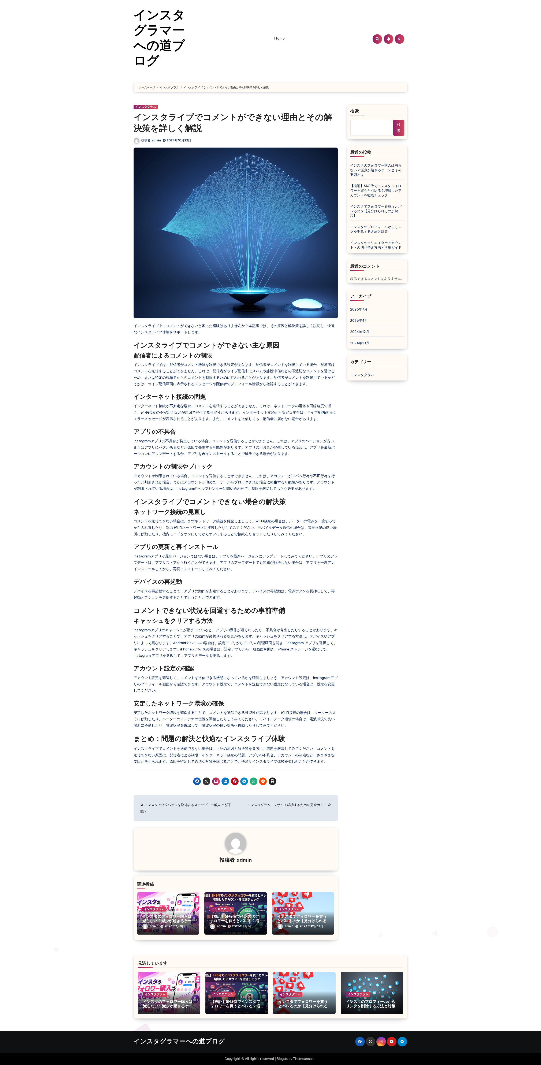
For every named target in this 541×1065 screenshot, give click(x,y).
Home (279, 39)
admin (156, 140)
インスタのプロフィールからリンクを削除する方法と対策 (376, 229)
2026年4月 (359, 321)
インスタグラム (145, 107)
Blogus (282, 1059)
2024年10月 (359, 343)
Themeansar (303, 1059)
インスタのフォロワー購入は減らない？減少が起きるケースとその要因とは (167, 921)
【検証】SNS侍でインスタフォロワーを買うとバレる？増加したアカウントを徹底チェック (376, 190)
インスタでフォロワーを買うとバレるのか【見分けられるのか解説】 (302, 921)
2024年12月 (359, 332)
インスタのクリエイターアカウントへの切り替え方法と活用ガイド (376, 245)
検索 (354, 111)
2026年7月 (358, 309)
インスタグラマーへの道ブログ (179, 1042)
